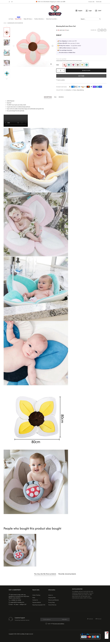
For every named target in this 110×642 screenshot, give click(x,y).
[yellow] (82, 65)
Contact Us (35, 600)
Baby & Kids (18, 18)
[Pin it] (105, 30)
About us (50, 595)
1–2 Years (74, 90)
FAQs (33, 597)
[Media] (51, 64)
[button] (13, 46)
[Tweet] (101, 30)
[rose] (73, 65)
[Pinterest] (12, 1)
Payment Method (36, 602)
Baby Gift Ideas (28, 18)
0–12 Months (67, 90)
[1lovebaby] (55, 10)
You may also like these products (45, 574)
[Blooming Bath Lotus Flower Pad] (33, 46)
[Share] (98, 30)
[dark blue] (86, 65)
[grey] (78, 65)
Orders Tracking (36, 595)
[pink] (64, 65)
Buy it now (81, 76)
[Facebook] (9, 1)
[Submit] (100, 19)
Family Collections (39, 18)
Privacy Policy (51, 602)
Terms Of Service (52, 604)
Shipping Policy (52, 597)
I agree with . (56, 623)
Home (11, 18)
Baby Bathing (80, 90)
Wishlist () (98, 1)
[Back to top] (106, 637)
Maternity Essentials (51, 18)
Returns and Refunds (53, 600)
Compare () (91, 1)
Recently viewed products (67, 574)
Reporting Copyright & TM (38, 604)
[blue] (69, 65)
